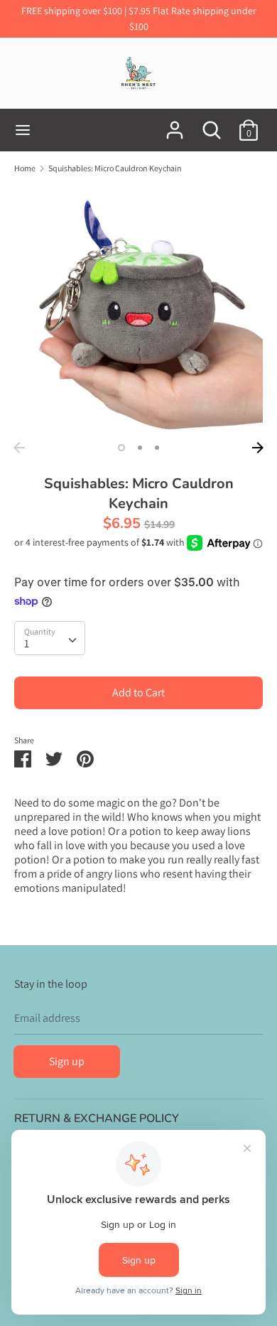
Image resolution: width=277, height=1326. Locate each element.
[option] (138, 310)
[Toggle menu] (22, 130)
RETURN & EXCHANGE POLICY (96, 1118)
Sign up (67, 1061)
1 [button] (121, 447)
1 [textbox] (26, 643)
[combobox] (49, 638)
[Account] (175, 124)
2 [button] (140, 448)
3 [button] (157, 448)
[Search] (211, 124)
